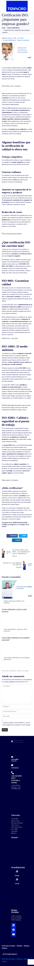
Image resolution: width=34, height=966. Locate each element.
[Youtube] (13, 934)
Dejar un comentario (23, 40)
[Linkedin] (13, 925)
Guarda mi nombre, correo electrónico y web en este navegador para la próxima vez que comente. (17, 724)
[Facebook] (13, 929)
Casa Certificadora (10, 40)
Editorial (19, 946)
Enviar (5, 730)
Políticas (4, 948)
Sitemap (26, 946)
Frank (21, 38)
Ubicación (14, 837)
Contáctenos (15, 768)
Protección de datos (8, 946)
